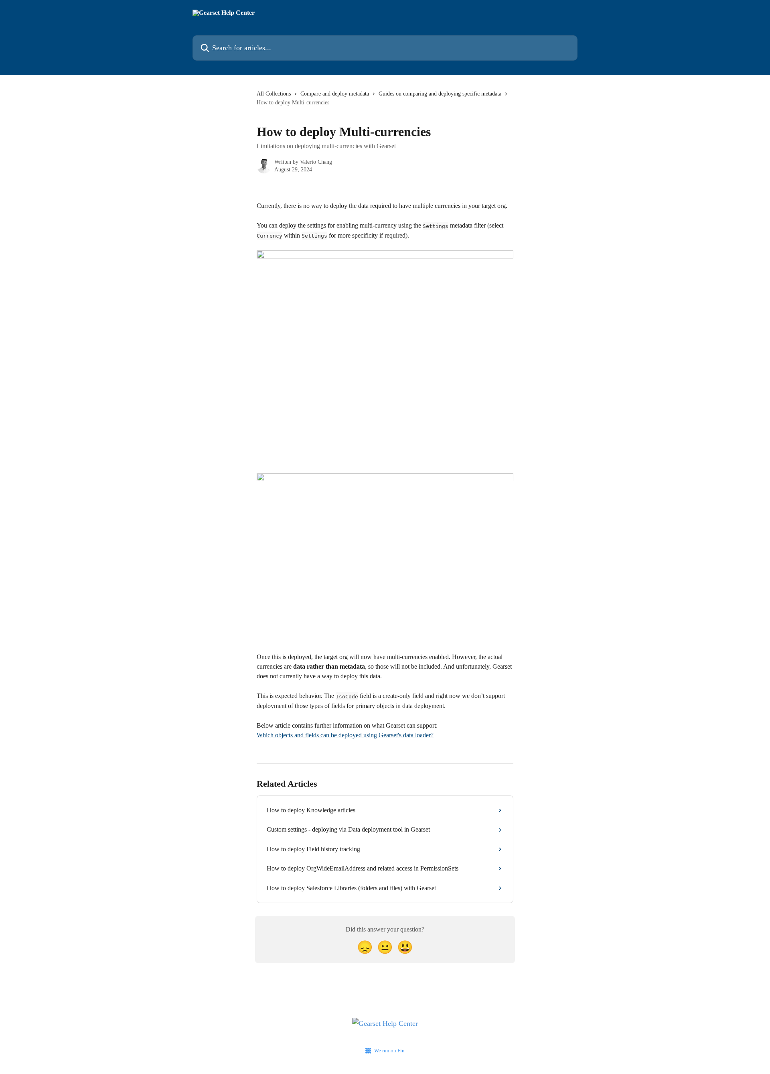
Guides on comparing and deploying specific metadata (440, 94)
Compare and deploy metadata (334, 94)
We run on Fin (389, 1051)
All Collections (274, 94)
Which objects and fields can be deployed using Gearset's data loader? (345, 735)
